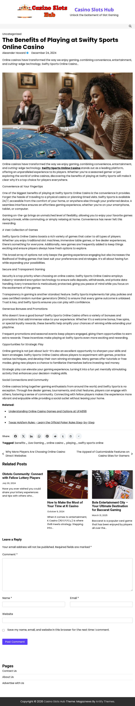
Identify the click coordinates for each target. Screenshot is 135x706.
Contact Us (9, 671)
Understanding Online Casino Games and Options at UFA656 (48, 411)
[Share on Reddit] (55, 436)
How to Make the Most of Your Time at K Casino (65, 504)
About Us (8, 677)
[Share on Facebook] (15, 436)
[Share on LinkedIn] (31, 436)
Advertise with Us (13, 683)
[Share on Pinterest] (47, 436)
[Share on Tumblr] (63, 436)
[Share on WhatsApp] (39, 436)
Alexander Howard (14, 53)
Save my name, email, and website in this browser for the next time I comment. (58, 630)
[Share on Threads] (71, 436)
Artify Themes (105, 701)
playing (71, 443)
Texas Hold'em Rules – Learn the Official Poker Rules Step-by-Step (51, 422)
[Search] (130, 26)
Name (7, 598)
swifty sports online (90, 443)
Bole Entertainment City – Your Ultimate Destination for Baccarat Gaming (110, 506)
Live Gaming (36, 443)
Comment (10, 554)
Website (7, 614)
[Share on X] (23, 436)
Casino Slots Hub (94, 9)
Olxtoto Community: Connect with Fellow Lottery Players (22, 476)
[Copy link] (79, 436)
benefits (20, 443)
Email (74, 598)
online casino (55, 443)
